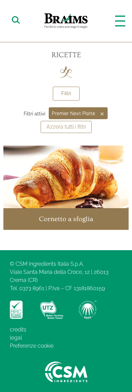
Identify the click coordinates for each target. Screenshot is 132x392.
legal (16, 337)
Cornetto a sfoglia (66, 219)
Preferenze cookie (31, 346)
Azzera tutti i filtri (66, 127)
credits (18, 329)
